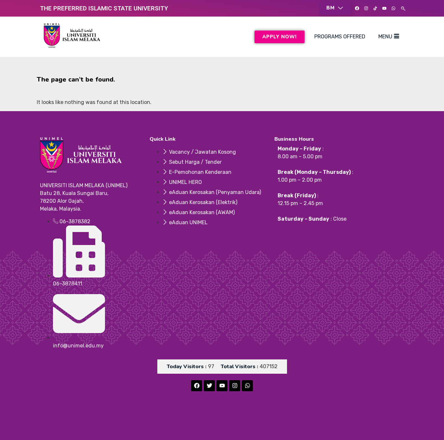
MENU (385, 36)
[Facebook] (357, 8)
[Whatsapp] (393, 8)
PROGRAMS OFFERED (339, 36)
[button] (335, 8)
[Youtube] (384, 8)
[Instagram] (366, 8)
